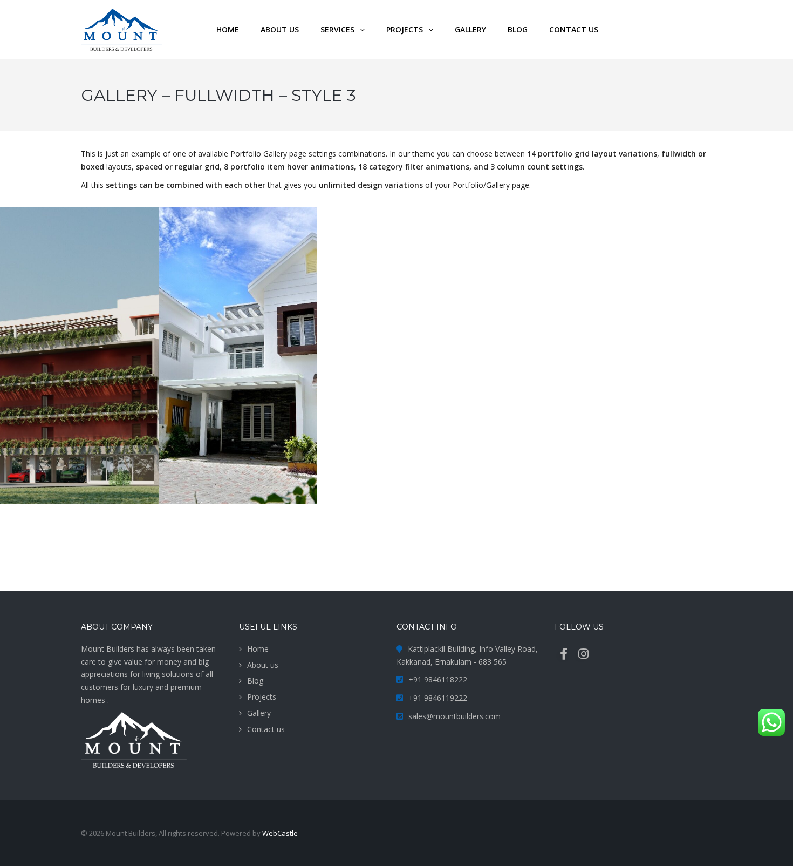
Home (258, 649)
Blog (255, 680)
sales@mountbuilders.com (454, 716)
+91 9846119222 (437, 698)
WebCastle (280, 833)
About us (262, 665)
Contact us (266, 729)
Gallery (259, 713)
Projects (261, 697)
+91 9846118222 (437, 679)
